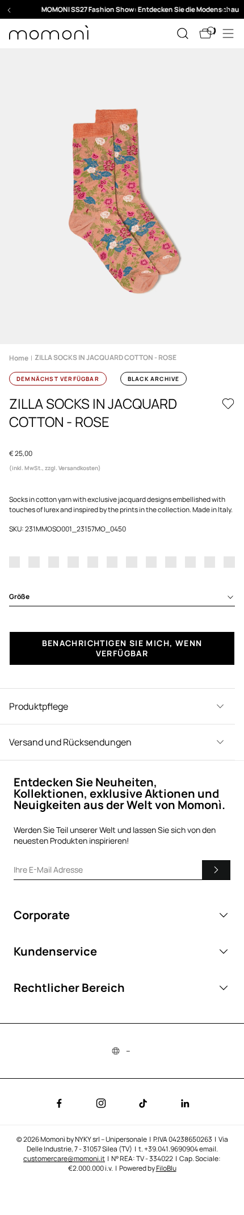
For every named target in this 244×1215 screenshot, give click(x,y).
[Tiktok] (143, 1103)
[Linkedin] (185, 1103)
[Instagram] (101, 1103)
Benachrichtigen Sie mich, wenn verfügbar (122, 648)
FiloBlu (166, 1168)
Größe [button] (19, 596)
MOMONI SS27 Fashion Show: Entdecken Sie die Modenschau (122, 9)
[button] (122, 9)
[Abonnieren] (216, 869)
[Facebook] (59, 1103)
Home (18, 358)
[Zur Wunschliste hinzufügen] (228, 403)
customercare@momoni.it (64, 1158)
